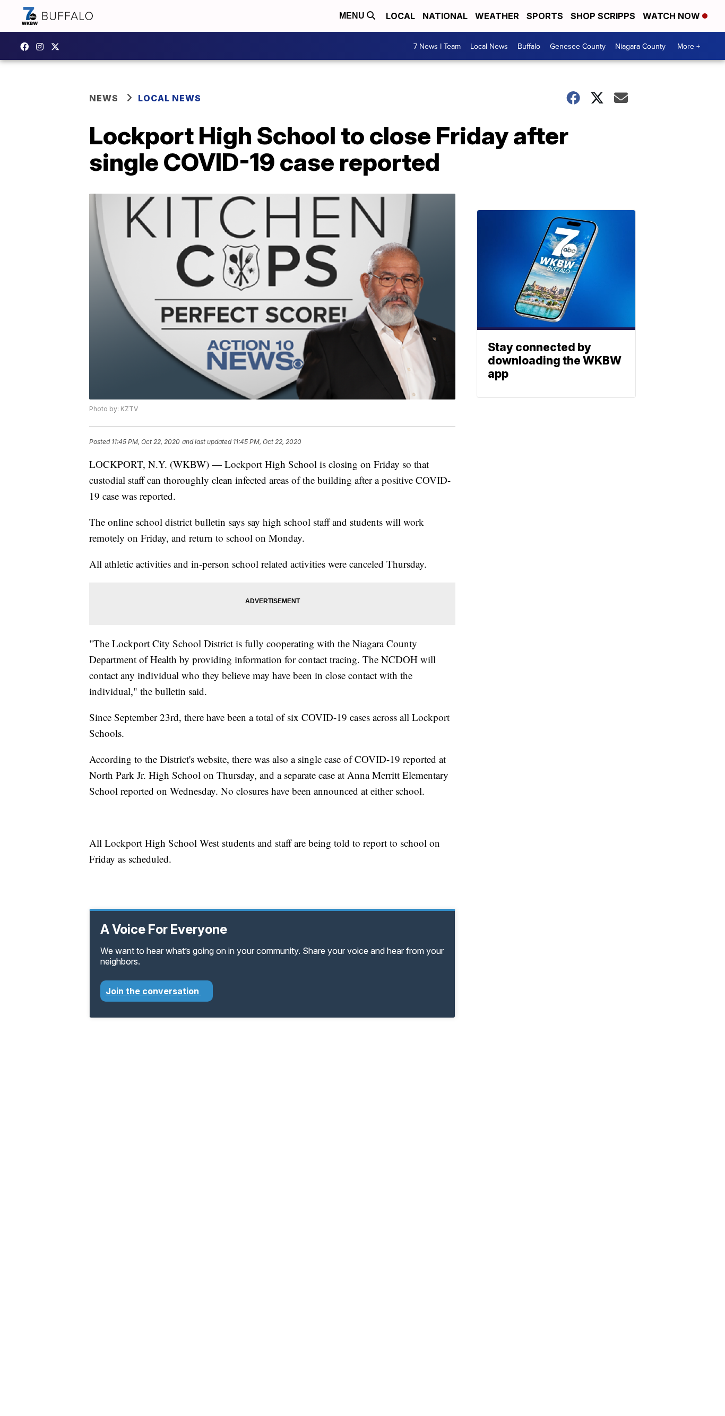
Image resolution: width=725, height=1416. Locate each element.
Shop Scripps (603, 16)
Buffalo (528, 46)
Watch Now (672, 16)
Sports (545, 16)
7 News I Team (437, 46)
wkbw (42, 46)
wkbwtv (27, 46)
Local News (489, 46)
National (445, 16)
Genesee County (578, 46)
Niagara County (640, 46)
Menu (353, 15)
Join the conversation (153, 991)
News (103, 98)
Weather (497, 16)
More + (688, 46)
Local (400, 16)
